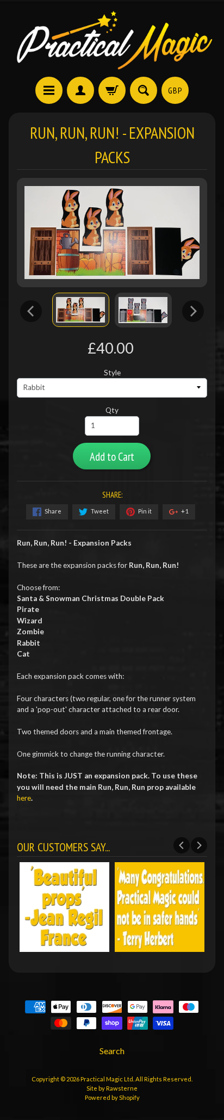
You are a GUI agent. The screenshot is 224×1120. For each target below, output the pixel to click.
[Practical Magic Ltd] (112, 40)
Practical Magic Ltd (106, 1078)
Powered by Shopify (112, 1097)
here (24, 798)
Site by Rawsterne (112, 1088)
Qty (112, 410)
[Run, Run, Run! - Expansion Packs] (80, 310)
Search (112, 1050)
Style (112, 372)
